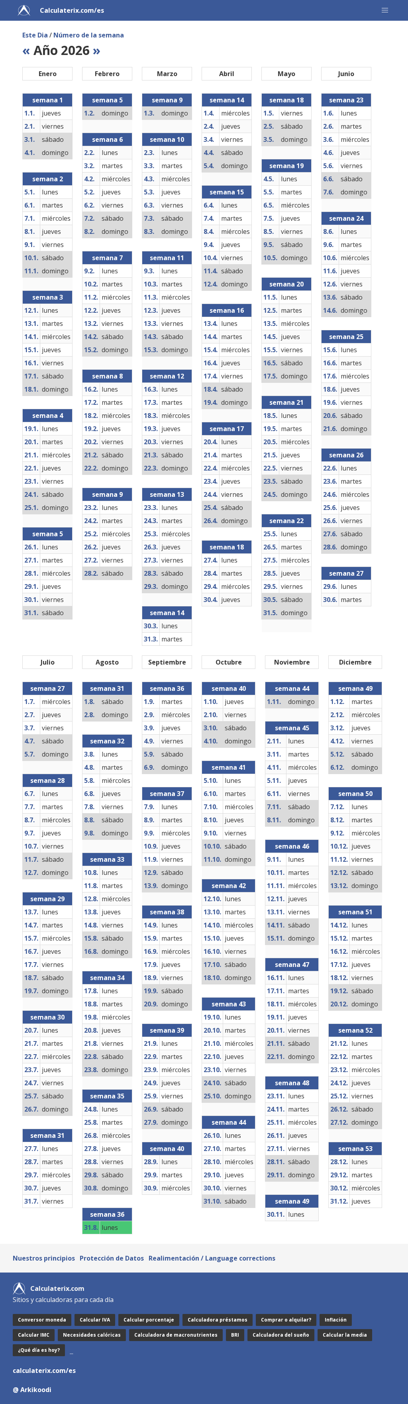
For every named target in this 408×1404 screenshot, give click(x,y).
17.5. (270, 376)
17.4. (211, 376)
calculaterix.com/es (44, 1370)
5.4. (209, 165)
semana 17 (227, 428)
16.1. (31, 363)
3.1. (29, 139)
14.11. (275, 925)
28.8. (91, 1161)
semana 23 (346, 100)
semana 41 (229, 767)
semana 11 (167, 257)
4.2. (89, 179)
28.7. (31, 1161)
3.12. (337, 728)
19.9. (151, 990)
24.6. (330, 494)
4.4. (209, 152)
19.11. (275, 1017)
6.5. (268, 205)
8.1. (29, 231)
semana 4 (47, 415)
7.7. (29, 806)
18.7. (31, 977)
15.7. (31, 938)
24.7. (31, 1082)
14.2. (91, 336)
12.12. (339, 872)
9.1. (29, 244)
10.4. (211, 257)
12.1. (31, 310)
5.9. (149, 754)
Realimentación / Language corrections (212, 1258)
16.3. (151, 389)
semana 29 (47, 898)
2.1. (29, 126)
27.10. (212, 1148)
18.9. (151, 977)
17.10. (212, 964)
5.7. (29, 754)
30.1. (31, 599)
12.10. (212, 898)
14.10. (212, 925)
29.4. (211, 586)
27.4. (211, 560)
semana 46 (292, 846)
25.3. (151, 533)
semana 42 (229, 885)
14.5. (270, 336)
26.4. (211, 520)
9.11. (274, 859)
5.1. (29, 192)
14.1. (31, 336)
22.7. (31, 1056)
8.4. (209, 231)
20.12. (339, 1004)
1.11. (274, 701)
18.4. (211, 389)
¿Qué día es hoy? (39, 1350)
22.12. (339, 1056)
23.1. (31, 481)
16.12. (339, 951)
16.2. (91, 389)
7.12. (337, 806)
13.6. (330, 297)
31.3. (151, 639)
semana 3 (47, 297)
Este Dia (35, 35)
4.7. (29, 741)
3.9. (149, 728)
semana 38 (167, 912)
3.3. (149, 165)
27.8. (91, 1148)
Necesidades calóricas (92, 1334)
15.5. (270, 349)
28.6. (330, 547)
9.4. (209, 244)
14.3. (151, 336)
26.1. (31, 547)
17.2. (91, 402)
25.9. (151, 1096)
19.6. (330, 402)
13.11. (275, 912)
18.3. (151, 415)
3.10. (211, 728)
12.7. (31, 872)
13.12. (339, 885)
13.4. (211, 323)
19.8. (91, 1017)
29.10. (212, 1175)
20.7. (31, 1030)
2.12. (337, 714)
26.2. (91, 547)
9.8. (89, 833)
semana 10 (167, 139)
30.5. (270, 599)
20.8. (91, 1030)
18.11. (275, 1004)
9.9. (149, 833)
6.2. (89, 205)
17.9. (151, 964)
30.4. (211, 599)
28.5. (270, 573)
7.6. (328, 192)
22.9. (151, 1056)
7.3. (149, 218)
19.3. (151, 428)
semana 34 (107, 977)
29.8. (91, 1175)
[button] (385, 10)
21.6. (330, 428)
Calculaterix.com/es (72, 10)
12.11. (275, 898)
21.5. (270, 455)
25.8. (91, 1122)
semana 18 (227, 547)
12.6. (330, 284)
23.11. (275, 1096)
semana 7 (107, 257)
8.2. (89, 231)
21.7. (31, 1043)
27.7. (31, 1148)
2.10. (211, 714)
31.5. (270, 612)
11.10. (212, 859)
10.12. (339, 846)
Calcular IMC (33, 1334)
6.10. (211, 793)
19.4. (211, 402)
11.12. (339, 859)
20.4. (211, 441)
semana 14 (167, 612)
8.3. (149, 231)
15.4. (211, 349)
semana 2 (47, 179)
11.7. (31, 859)
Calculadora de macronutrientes (176, 1334)
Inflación (336, 1319)
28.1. (31, 573)
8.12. (337, 820)
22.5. (270, 468)
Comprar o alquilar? (286, 1319)
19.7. (31, 990)
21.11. (275, 1043)
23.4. (211, 481)
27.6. (330, 533)
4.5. (268, 179)
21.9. (151, 1043)
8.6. (328, 231)
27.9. (151, 1122)
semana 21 (286, 402)
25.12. (339, 1096)
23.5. (270, 481)
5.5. (268, 192)
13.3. (151, 323)
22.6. (330, 468)
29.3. (151, 586)
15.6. (330, 349)
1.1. (29, 113)
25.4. (211, 507)
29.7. (31, 1175)
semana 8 (107, 376)
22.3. (151, 468)
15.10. (212, 938)
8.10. (211, 820)
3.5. (268, 139)
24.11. (275, 1109)
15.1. (31, 349)
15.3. (151, 349)
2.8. (89, 714)
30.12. (339, 1188)
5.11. (274, 780)
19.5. (270, 428)
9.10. (211, 833)
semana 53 (355, 1148)
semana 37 (167, 793)
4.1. (29, 152)
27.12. (339, 1122)
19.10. (212, 1017)
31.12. (339, 1201)
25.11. (275, 1122)
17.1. (31, 376)
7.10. (211, 806)
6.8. (89, 793)
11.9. (151, 859)
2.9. (149, 714)
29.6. (330, 586)
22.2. (91, 468)
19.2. (91, 428)
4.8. (89, 767)
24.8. (91, 1109)
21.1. (31, 455)
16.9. (151, 951)
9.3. (149, 271)
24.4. (211, 494)
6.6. (328, 179)
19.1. (31, 428)
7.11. (274, 806)
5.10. (211, 780)
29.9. (151, 1175)
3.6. (328, 139)
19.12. (339, 990)
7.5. (268, 218)
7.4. (209, 218)
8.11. (274, 820)
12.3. (151, 310)
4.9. (149, 741)
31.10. (212, 1201)
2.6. (328, 126)
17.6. (330, 376)
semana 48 (292, 1082)
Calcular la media (345, 1334)
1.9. (149, 701)
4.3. (149, 179)
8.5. (268, 231)
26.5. (270, 547)
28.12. (339, 1161)
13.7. (31, 912)
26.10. (212, 1135)
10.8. (91, 872)
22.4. (211, 468)
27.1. (31, 560)
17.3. (151, 402)
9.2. (89, 271)
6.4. (209, 205)
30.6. (330, 599)
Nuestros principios (44, 1258)
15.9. (151, 938)
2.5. (268, 126)
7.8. (89, 806)
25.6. (330, 507)
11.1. (31, 271)
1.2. (89, 113)
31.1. (31, 612)
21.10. (212, 1043)
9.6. (328, 244)
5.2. (89, 192)
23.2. (91, 507)
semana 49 (292, 1201)
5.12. (337, 754)
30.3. (151, 626)
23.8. (91, 1069)
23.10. (212, 1069)
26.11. (275, 1135)
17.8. (91, 990)
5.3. (149, 192)
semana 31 (47, 1135)
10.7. (31, 846)
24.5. (270, 494)
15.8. (91, 938)
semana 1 (47, 100)
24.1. (31, 494)
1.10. (211, 701)
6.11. (274, 793)
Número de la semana (88, 35)
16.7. (31, 951)
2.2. (89, 152)
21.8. (91, 1043)
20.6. (330, 415)
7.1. (29, 218)
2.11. (274, 741)
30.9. (151, 1188)
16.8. (91, 951)
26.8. (91, 1135)
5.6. (328, 165)
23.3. (151, 507)
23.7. (31, 1069)
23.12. (339, 1069)
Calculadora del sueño (281, 1334)
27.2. (91, 560)
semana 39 (167, 1030)
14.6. (330, 310)
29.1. (31, 586)
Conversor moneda (42, 1319)
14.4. (211, 336)
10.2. (91, 284)
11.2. (91, 297)
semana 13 (167, 494)
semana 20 (286, 284)
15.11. (275, 938)
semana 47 (292, 964)
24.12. (339, 1082)
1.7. (29, 701)
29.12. (339, 1175)
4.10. (211, 741)
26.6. (330, 520)
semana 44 (229, 1122)
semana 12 (167, 376)
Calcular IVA (95, 1319)
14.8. (91, 925)
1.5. (268, 113)
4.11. (274, 767)
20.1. (31, 441)
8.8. (89, 820)
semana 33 (107, 859)
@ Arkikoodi (32, 1389)
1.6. (328, 113)
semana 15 (227, 192)
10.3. (151, 284)
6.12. (337, 767)
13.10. (212, 912)
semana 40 (167, 1148)
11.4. (211, 271)
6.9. (149, 767)
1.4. (209, 113)
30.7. (31, 1188)
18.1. (31, 389)
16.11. (275, 977)
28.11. (275, 1161)
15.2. (91, 349)
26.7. (31, 1109)
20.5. (270, 441)
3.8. (89, 754)
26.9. (151, 1109)
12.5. (270, 310)
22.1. (31, 468)
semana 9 (107, 494)
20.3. (151, 441)
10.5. (270, 257)
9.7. (29, 833)
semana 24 (346, 218)
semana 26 (346, 455)
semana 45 (292, 728)
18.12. (339, 977)
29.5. (270, 586)
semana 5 (47, 533)
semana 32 (107, 741)
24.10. (212, 1082)
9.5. (268, 244)
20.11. (275, 1030)
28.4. (211, 573)
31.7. (31, 1201)
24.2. (91, 520)
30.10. (212, 1188)
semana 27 (346, 573)
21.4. (211, 455)
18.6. (330, 389)
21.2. (91, 455)
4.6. (328, 152)
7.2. (89, 218)
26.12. (339, 1109)
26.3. (151, 547)
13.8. (91, 912)
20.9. (151, 1004)
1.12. (337, 701)
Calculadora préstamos (217, 1319)
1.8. (89, 701)
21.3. (151, 455)
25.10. (212, 1096)
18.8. (91, 1004)
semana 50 (355, 793)
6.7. (29, 793)
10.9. (151, 846)
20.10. (212, 1030)
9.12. (337, 833)
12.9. (151, 872)
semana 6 (107, 139)
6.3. (149, 205)
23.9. (151, 1069)
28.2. (91, 573)
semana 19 (286, 165)
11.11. (275, 885)
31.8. (91, 1227)
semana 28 (47, 780)
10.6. (330, 257)
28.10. (212, 1161)
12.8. (91, 898)
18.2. (91, 415)
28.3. (151, 573)
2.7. (29, 714)
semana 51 (355, 912)
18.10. (212, 977)
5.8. (89, 780)
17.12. (339, 964)
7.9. (149, 806)
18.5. (270, 415)
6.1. (29, 205)
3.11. (274, 754)
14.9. (151, 925)
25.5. (270, 533)
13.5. (270, 323)
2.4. (209, 126)
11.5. (270, 297)
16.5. (270, 363)
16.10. (212, 951)
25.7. (31, 1096)
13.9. (151, 885)
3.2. (89, 165)
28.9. (151, 1161)
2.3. (149, 152)
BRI (235, 1334)
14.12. (339, 925)
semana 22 (286, 520)
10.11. (275, 872)
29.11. (275, 1175)
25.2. (91, 533)
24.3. (151, 520)
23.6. (330, 481)
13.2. (91, 323)
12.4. (211, 284)
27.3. (151, 560)
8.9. (149, 820)
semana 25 (346, 336)
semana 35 (107, 1096)
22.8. (91, 1056)
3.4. (209, 139)
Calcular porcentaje (149, 1319)
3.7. (29, 728)
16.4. (211, 363)
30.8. (91, 1188)
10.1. (31, 257)
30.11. (275, 1214)
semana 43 (229, 1004)
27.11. (275, 1148)
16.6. (330, 363)
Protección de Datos (112, 1258)
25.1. (31, 507)
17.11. (275, 990)
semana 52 (355, 1030)
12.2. (91, 310)
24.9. (151, 1082)
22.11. (275, 1056)
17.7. (31, 964)
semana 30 (47, 1017)
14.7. (31, 925)
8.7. (29, 820)
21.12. (339, 1043)
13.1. (31, 323)
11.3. (151, 297)
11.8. (91, 885)
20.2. (91, 441)
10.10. (212, 846)
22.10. (212, 1056)
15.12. (339, 938)
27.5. (270, 560)
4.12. (337, 741)
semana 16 (227, 310)
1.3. (149, 113)
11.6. (330, 271)
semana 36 (107, 1214)
